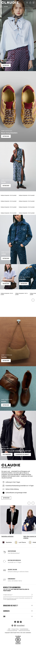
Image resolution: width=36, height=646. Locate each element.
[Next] (33, 300)
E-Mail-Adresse (7, 595)
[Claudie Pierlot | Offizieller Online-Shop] (10, 2)
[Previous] (29, 503)
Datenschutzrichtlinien (24, 630)
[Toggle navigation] (33, 3)
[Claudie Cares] (18, 640)
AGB (9, 629)
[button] (27, 2)
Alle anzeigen (7, 454)
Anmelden (32, 595)
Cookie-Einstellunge (12, 630)
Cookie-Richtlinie (24, 629)
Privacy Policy (15, 629)
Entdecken (6, 65)
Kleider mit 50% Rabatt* (22, 454)
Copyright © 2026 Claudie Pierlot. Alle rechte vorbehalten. (18, 632)
